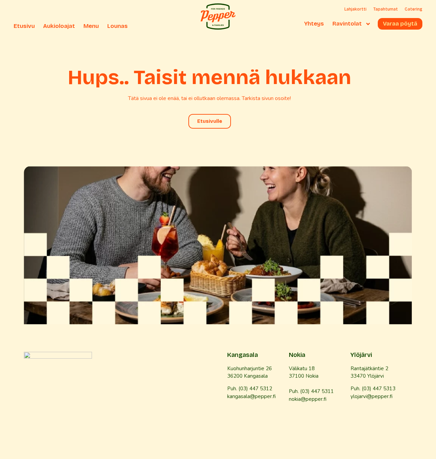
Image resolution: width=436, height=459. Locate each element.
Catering (413, 9)
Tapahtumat (385, 9)
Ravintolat (347, 23)
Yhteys (314, 23)
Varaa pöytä (400, 23)
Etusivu (24, 26)
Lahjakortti (355, 9)
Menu (91, 26)
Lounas (117, 26)
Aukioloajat (59, 26)
